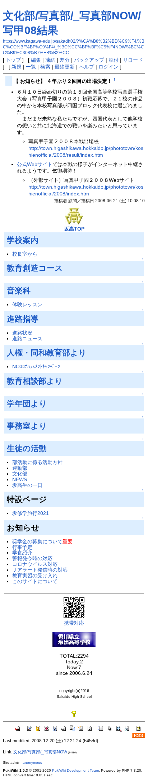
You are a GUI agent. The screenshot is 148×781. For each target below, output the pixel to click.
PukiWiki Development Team (75, 770)
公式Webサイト (34, 164)
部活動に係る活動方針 (37, 462)
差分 (65, 60)
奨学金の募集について (37, 541)
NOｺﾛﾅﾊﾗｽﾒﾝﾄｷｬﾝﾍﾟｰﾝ (36, 366)
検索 (45, 67)
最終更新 (65, 67)
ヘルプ (86, 67)
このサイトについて (34, 581)
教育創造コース (35, 268)
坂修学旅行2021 (30, 513)
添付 (113, 60)
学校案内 (22, 240)
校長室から (24, 254)
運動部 (19, 468)
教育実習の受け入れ (34, 575)
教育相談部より (35, 381)
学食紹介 (22, 552)
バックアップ (89, 60)
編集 (36, 60)
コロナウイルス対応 (34, 564)
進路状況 (22, 333)
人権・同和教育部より (47, 352)
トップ (13, 60)
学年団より (27, 403)
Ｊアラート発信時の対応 (40, 570)
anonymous (32, 763)
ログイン (108, 67)
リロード (133, 60)
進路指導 (22, 318)
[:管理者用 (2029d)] (74, 713)
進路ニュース (27, 338)
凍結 (50, 60)
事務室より (27, 425)
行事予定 (22, 547)
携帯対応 (74, 623)
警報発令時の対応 (32, 558)
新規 (16, 67)
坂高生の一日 (27, 485)
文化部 (19, 474)
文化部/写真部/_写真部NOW (40, 752)
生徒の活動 (27, 448)
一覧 (31, 67)
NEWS (19, 479)
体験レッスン (27, 304)
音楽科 (19, 290)
